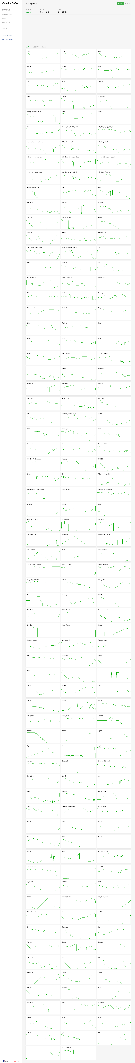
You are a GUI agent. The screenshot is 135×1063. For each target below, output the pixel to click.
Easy (27, 47)
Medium (36, 47)
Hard (44, 47)
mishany (28, 12)
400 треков (31, 3)
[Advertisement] (78, 29)
